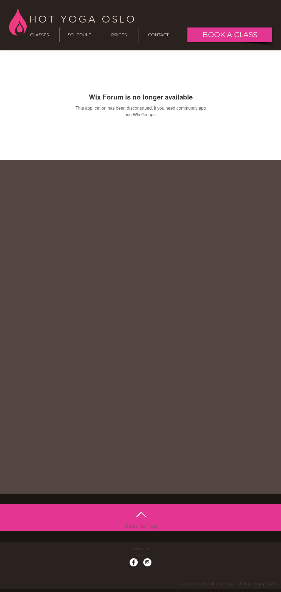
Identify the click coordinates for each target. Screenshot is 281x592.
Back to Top (141, 525)
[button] (79, 34)
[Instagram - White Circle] (147, 562)
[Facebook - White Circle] (134, 562)
